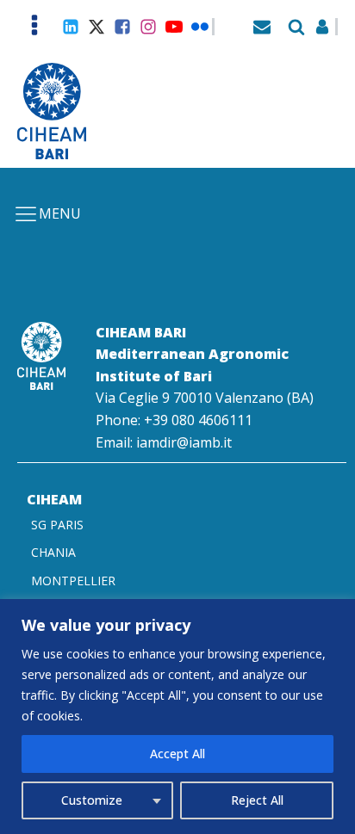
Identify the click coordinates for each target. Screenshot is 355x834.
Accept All (177, 753)
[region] (177, 716)
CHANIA (53, 552)
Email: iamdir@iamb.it (164, 442)
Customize (91, 800)
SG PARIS (57, 524)
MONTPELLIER (73, 580)
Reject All (257, 800)
